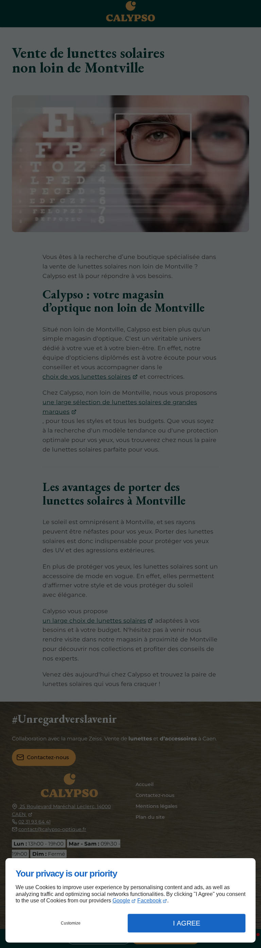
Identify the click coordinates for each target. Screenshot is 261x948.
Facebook (149, 900)
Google (121, 900)
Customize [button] (71, 923)
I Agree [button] (186, 923)
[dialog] (130, 900)
